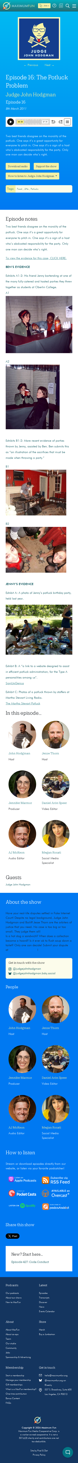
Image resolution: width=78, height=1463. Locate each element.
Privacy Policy (39, 1455)
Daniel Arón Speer (54, 803)
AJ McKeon (17, 852)
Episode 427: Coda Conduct (30, 1262)
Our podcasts (12, 1293)
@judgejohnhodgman (27, 968)
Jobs (8, 1353)
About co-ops (12, 1334)
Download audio (18, 166)
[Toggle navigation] (74, 5)
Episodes (43, 1293)
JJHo (26, 189)
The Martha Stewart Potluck (23, 703)
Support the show (46, 166)
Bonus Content (13, 1398)
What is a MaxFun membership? (21, 1389)
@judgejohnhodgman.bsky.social (34, 973)
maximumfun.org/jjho (23, 950)
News (41, 1307)
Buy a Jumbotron (47, 1334)
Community (11, 1348)
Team (8, 1339)
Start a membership (15, 1376)
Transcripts (44, 1298)
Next (49, 65)
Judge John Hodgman (31, 94)
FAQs (8, 1403)
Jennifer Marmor (20, 803)
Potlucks (34, 189)
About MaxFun (13, 1330)
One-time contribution (16, 1394)
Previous (31, 65)
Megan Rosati (51, 852)
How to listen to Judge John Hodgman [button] (31, 176)
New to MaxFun (13, 1302)
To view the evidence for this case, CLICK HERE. (36, 258)
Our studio (11, 1343)
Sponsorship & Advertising (18, 1357)
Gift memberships (14, 1385)
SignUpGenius (15, 683)
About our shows (14, 1298)
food (20, 189)
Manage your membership (18, 1380)
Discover (43, 1302)
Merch (42, 1330)
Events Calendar (47, 1311)
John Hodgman (19, 753)
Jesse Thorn (50, 753)
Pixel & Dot (42, 1451)
